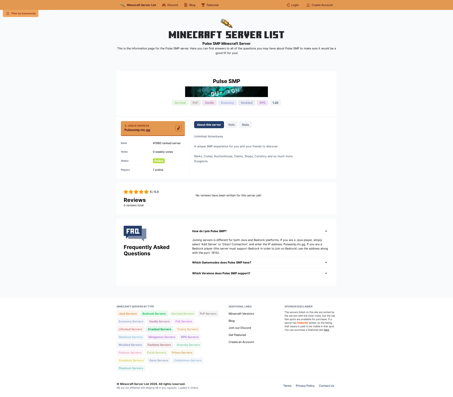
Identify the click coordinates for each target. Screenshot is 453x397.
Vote (231, 124)
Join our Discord (240, 328)
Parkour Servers (130, 352)
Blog (232, 320)
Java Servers (128, 313)
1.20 (275, 102)
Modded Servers (130, 345)
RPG (262, 102)
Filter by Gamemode (23, 13)
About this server (209, 124)
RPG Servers (190, 337)
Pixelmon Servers (131, 368)
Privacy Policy (305, 385)
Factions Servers (159, 345)
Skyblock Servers (131, 337)
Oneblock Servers (131, 360)
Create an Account (241, 342)
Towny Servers (187, 329)
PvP (195, 102)
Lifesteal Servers (130, 329)
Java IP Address (138, 125)
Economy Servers (131, 321)
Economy (227, 102)
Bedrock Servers (154, 313)
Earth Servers (156, 352)
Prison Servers (182, 352)
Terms (287, 385)
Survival (180, 102)
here (326, 329)
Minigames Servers (161, 337)
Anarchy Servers (188, 345)
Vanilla (209, 102)
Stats (245, 124)
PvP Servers (208, 313)
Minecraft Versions (241, 313)
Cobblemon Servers (188, 360)
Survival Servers (182, 313)
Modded (247, 102)
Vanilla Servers (159, 321)
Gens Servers (158, 360)
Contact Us (326, 385)
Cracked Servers (159, 329)
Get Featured (237, 335)
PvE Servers (183, 321)
